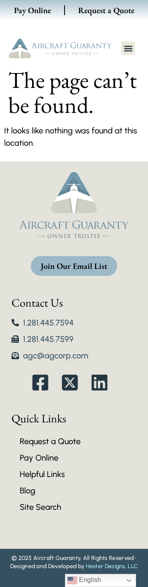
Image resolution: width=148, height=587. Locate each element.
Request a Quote (106, 10)
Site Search (40, 507)
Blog (27, 490)
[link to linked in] (103, 383)
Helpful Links (42, 474)
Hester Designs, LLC (112, 566)
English (89, 579)
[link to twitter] (74, 383)
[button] (128, 48)
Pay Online (32, 10)
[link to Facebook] (44, 383)
